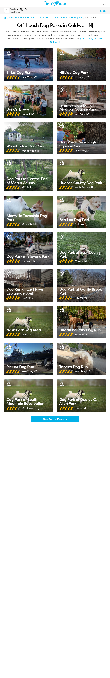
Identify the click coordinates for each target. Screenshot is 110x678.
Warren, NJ (80, 261)
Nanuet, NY (28, 114)
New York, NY (29, 77)
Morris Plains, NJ (31, 187)
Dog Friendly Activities (21, 17)
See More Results (55, 419)
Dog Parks (44, 17)
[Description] (8, 53)
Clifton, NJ (27, 334)
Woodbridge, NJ (30, 150)
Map (103, 10)
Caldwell (92, 17)
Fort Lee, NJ (80, 224)
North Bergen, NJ (83, 187)
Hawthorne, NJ (82, 297)
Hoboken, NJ (29, 261)
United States (60, 17)
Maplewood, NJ (30, 408)
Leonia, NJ (80, 408)
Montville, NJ (29, 224)
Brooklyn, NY (81, 77)
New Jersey (77, 17)
